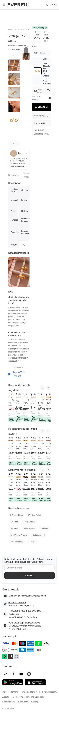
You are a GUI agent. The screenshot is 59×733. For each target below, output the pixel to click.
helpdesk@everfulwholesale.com (30, 595)
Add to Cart (41, 107)
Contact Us (18, 697)
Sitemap (35, 701)
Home (10, 29)
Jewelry (20, 29)
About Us (6, 697)
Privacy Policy (23, 701)
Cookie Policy (8, 701)
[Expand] (27, 41)
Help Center (14, 692)
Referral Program (49, 692)
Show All (17, 367)
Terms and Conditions (34, 697)
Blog (4, 692)
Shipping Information (31, 692)
